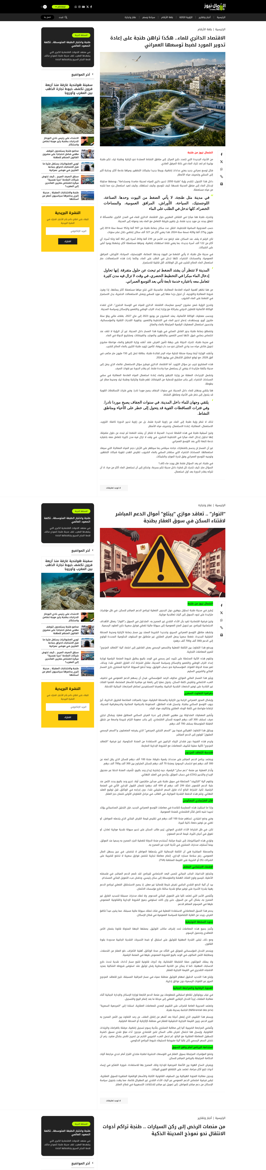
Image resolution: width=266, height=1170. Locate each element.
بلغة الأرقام (205, 29)
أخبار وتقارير (205, 1118)
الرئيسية (220, 29)
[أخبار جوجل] (83, 7)
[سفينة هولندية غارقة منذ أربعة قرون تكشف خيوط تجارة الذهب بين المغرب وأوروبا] (67, 115)
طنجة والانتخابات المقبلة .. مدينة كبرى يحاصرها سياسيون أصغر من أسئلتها (60, 195)
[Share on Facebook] (221, 154)
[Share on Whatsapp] (221, 169)
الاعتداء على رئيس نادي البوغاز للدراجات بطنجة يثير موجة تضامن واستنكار (60, 141)
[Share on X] (221, 161)
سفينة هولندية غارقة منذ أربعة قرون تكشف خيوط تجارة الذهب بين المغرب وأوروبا (69, 89)
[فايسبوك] (91, 7)
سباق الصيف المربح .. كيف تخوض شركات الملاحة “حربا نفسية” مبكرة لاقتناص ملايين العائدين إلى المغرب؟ (60, 181)
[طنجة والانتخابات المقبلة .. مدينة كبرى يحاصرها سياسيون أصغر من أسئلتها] (87, 195)
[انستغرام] (79, 7)
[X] (88, 7)
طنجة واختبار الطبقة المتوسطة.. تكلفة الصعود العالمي (67, 44)
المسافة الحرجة (81, 35)
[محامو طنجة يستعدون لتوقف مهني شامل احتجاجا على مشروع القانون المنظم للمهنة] (87, 154)
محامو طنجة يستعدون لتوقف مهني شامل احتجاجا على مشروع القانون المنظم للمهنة (61, 154)
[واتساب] (76, 7)
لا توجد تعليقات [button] (113, 488)
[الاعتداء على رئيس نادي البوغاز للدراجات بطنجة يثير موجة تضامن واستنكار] (87, 141)
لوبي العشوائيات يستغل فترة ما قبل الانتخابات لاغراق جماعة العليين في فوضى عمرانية (61, 167)
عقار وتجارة (205, 505)
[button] (63, 17)
